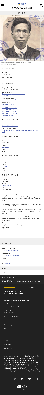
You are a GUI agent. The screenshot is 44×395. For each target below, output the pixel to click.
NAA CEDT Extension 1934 (9, 110)
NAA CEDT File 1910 (8, 104)
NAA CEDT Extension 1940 (9, 113)
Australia (6, 262)
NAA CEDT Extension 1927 (9, 108)
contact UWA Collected (31, 279)
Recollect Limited (23, 281)
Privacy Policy (5, 277)
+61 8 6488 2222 (9, 313)
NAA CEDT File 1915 (8, 106)
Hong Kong (7, 260)
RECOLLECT (4, 281)
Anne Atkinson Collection (11, 250)
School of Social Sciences (11, 255)
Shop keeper (6, 96)
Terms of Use (11, 277)
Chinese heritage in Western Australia (13, 94)
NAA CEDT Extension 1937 (9, 111)
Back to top (33, 287)
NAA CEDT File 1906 (8, 115)
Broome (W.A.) (8, 263)
